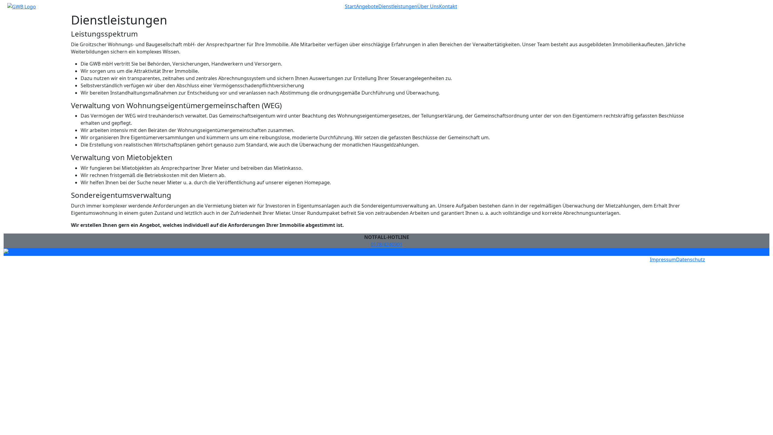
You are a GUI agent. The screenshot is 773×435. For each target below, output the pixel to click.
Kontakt (448, 6)
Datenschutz (690, 259)
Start (350, 6)
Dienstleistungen (397, 6)
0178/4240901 (387, 244)
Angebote (367, 6)
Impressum (663, 259)
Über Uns (428, 6)
